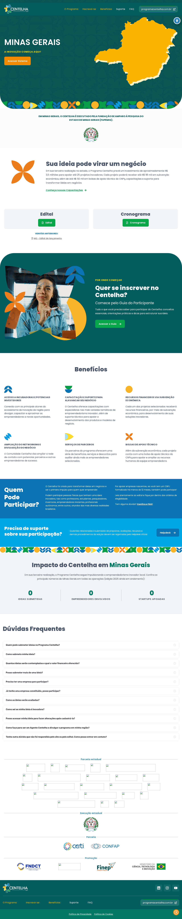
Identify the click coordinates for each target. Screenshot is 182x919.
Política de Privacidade (80, 914)
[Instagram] (167, 888)
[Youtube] (175, 888)
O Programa (71, 9)
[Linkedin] (158, 888)
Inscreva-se (89, 9)
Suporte (120, 9)
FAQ (131, 9)
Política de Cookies (103, 914)
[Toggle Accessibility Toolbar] (177, 20)
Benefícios (106, 9)
